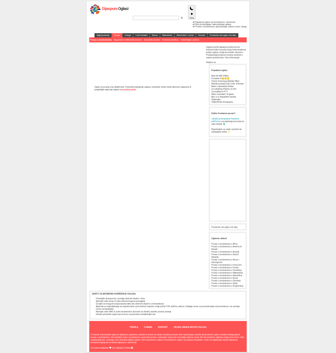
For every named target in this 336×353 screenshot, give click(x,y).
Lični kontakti (141, 35)
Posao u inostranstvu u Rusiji (224, 278)
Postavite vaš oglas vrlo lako (223, 35)
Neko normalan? (222, 94)
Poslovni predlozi (170, 40)
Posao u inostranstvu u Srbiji (224, 283)
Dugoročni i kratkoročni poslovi (128, 40)
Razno (155, 35)
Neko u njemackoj (222, 86)
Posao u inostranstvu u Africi (224, 244)
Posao (117, 35)
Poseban (220, 78)
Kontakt (163, 327)
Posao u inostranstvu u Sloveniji (226, 280)
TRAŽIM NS (222, 102)
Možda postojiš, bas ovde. (227, 83)
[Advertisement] (147, 62)
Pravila (134, 327)
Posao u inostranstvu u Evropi (225, 267)
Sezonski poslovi (152, 40)
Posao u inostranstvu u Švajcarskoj (227, 286)
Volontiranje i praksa (190, 40)
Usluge (128, 35)
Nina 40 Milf (220, 76)
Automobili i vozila (185, 35)
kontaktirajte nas (148, 314)
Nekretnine (167, 35)
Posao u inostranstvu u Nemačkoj (226, 275)
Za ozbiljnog (224, 89)
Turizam (201, 35)
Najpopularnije (103, 35)
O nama (148, 327)
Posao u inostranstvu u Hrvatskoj (226, 270)
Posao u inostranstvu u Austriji (225, 252)
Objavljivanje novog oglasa (190, 327)
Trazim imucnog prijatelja (225, 81)
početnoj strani (129, 89)
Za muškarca (219, 91)
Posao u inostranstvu (101, 40)
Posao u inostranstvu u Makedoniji (227, 273)
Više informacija (232, 57)
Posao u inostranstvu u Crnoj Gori (226, 265)
